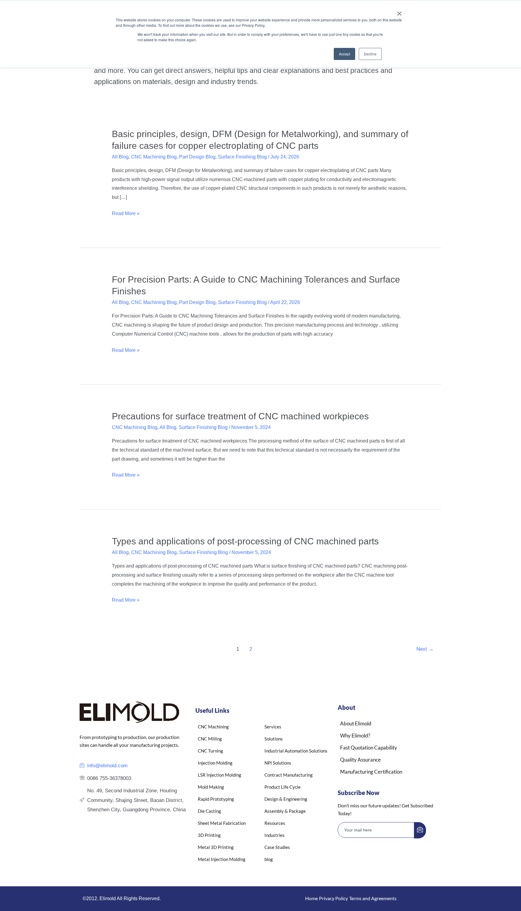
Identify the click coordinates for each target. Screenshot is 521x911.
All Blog (120, 156)
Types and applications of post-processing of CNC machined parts (245, 541)
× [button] (399, 11)
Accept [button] (344, 53)
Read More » (126, 213)
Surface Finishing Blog (242, 156)
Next (425, 649)
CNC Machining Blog (154, 156)
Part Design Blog (197, 156)
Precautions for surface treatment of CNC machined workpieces (240, 416)
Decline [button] (370, 53)
